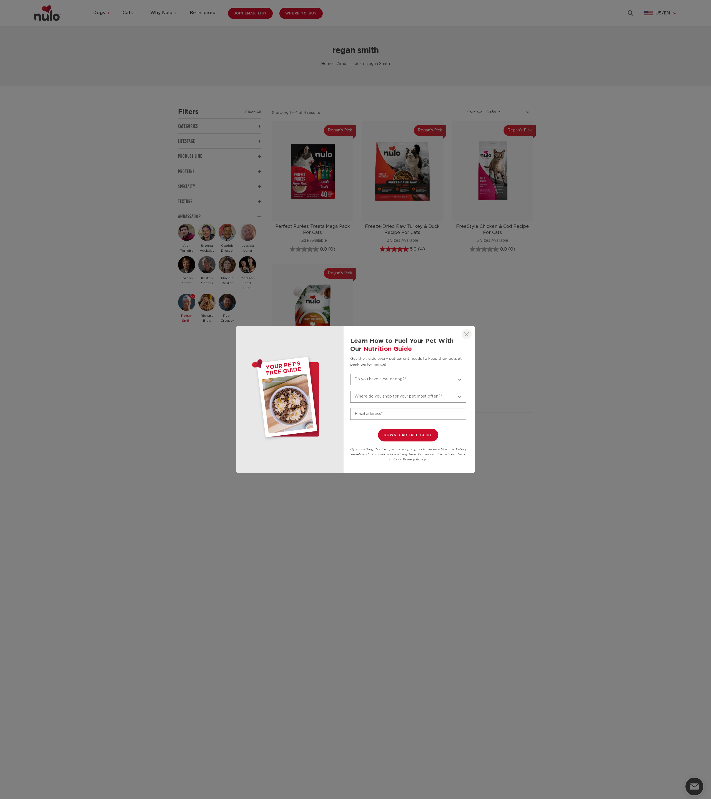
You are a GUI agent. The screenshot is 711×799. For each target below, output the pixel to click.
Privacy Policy (414, 459)
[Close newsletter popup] (467, 334)
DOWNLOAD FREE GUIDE (408, 435)
